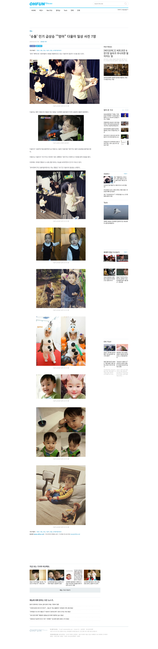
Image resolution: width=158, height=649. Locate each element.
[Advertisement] (79, 22)
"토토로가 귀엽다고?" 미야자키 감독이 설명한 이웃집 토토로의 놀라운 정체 (122, 364)
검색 (126, 4)
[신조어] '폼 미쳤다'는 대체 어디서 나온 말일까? (115, 186)
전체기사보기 (124, 631)
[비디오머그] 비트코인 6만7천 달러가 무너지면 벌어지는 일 (116, 53)
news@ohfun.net (75, 534)
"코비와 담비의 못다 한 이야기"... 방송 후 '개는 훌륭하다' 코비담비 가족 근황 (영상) (51, 608)
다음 (127, 110)
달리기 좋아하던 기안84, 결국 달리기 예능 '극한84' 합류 (44, 604)
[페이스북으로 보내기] (33, 46)
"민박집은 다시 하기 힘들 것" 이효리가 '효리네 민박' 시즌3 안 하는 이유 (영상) (50, 612)
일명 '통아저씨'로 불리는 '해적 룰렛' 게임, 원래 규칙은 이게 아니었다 (109, 364)
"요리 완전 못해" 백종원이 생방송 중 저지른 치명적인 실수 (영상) (47, 615)
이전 (126, 110)
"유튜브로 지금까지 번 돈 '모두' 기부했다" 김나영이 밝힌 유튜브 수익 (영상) (49, 619)
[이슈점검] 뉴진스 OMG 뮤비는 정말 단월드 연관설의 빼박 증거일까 (116, 190)
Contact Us (77, 629)
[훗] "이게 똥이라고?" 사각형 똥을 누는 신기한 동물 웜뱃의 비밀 (116, 195)
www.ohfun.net (39, 534)
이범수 (38, 50)
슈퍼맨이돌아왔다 (57, 50)
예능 (31, 31)
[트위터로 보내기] (39, 46)
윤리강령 (83, 629)
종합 (51, 50)
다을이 (47, 50)
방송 (44, 50)
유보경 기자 (44, 42)
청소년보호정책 (89, 629)
